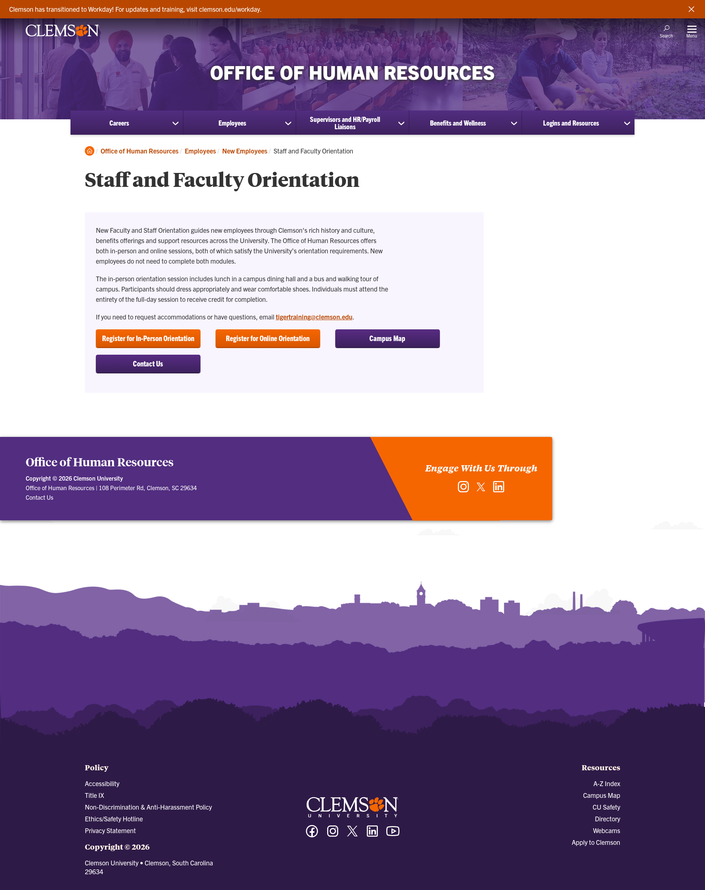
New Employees (244, 150)
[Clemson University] (62, 37)
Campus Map (387, 338)
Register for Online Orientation (268, 338)
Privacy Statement (110, 830)
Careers (119, 122)
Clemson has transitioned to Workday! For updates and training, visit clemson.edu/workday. (135, 9)
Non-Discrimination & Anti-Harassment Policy (148, 807)
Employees (232, 122)
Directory (607, 818)
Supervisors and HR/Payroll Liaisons (345, 123)
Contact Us (148, 363)
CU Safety (606, 807)
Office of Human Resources (139, 150)
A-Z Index (606, 783)
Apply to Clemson (596, 842)
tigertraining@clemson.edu (314, 316)
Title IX (94, 795)
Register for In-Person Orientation (148, 338)
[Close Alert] (691, 9)
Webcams (606, 830)
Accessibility (102, 783)
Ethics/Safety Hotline (114, 818)
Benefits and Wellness (458, 122)
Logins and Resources (571, 122)
